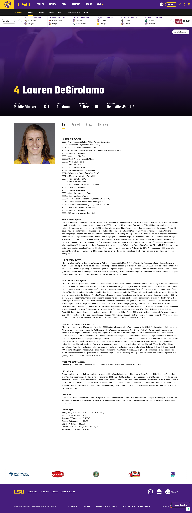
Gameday (76, 4)
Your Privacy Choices (128, 506)
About (89, 4)
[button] (20, 21)
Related (76, 124)
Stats (60, 12)
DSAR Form (115, 506)
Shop (172, 5)
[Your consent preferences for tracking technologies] (188, 509)
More (86, 12)
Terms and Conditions (103, 506)
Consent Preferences (86, 506)
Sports (40, 4)
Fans (64, 4)
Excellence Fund (74, 12)
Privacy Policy (72, 506)
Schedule (41, 12)
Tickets (52, 4)
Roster (30, 12)
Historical (103, 124)
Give (99, 4)
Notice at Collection (144, 506)
